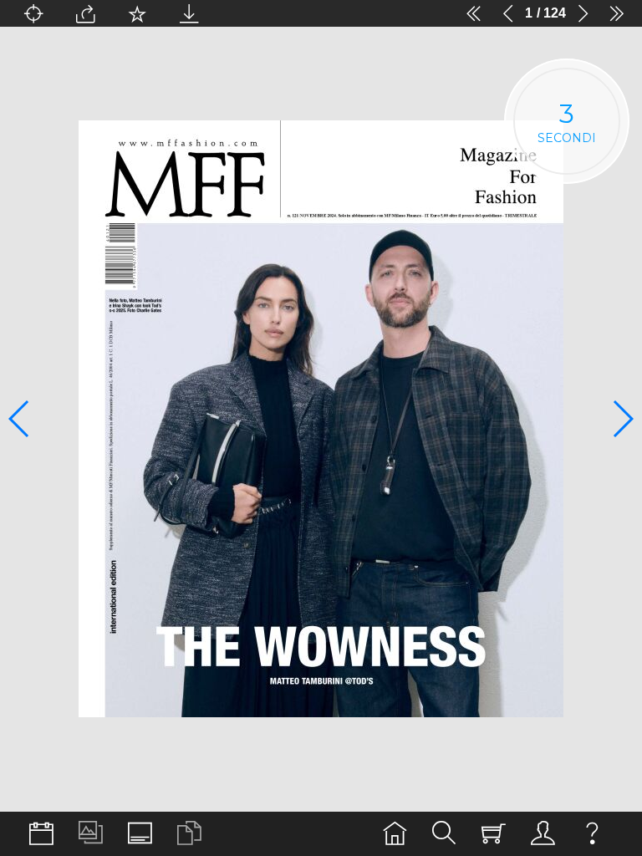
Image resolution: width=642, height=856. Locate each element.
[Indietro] (508, 13)
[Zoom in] (430, 13)
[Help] (592, 833)
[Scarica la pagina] (189, 13)
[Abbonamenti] (493, 833)
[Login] (542, 833)
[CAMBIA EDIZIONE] (41, 833)
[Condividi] (85, 13)
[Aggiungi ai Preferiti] (137, 13)
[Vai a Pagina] (33, 13)
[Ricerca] (444, 833)
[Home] (394, 833)
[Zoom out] (241, 13)
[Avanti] (582, 13)
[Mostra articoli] (189, 833)
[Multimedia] (90, 833)
